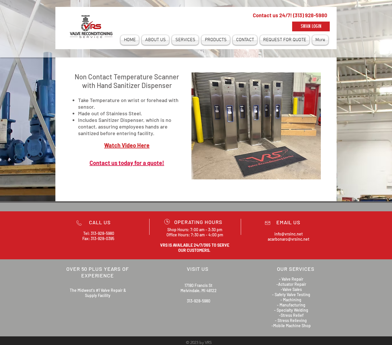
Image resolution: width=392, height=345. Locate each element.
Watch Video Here (127, 145)
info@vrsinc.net (288, 233)
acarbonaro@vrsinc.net (288, 239)
